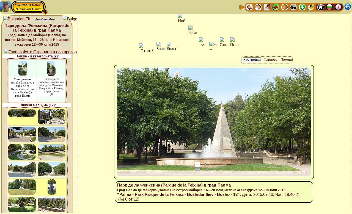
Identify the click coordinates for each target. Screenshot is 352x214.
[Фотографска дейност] (293, 6)
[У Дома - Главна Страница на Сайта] (320, 6)
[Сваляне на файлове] (302, 6)
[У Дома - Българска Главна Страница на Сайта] (329, 6)
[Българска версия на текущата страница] (76, 19)
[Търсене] (311, 6)
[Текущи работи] (284, 6)
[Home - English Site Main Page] (338, 6)
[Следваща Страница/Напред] (258, 6)
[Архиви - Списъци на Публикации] (267, 6)
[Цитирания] (276, 6)
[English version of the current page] (17, 19)
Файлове (270, 60)
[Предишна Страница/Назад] (249, 6)
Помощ (286, 60)
